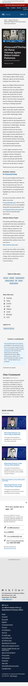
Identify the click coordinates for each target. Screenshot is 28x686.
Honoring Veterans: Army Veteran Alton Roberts (13, 464)
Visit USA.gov (13, 676)
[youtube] (3, 590)
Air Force (6, 278)
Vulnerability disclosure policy (10, 666)
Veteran (20, 280)
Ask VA (8, 351)
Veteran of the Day (9, 328)
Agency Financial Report (8, 653)
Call (13, 527)
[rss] (9, 590)
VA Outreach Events (7, 625)
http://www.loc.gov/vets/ (10, 245)
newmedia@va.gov (10, 202)
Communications (20, 278)
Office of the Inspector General (10, 646)
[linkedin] (19, 590)
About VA (4, 633)
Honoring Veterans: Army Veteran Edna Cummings (13, 485)
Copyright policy (6, 668)
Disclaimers (5, 661)
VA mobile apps (6, 635)
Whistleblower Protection (9, 643)
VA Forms (4, 627)
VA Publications (6, 630)
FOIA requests (6, 658)
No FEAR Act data (6, 640)
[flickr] (22, 590)
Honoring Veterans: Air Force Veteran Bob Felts (12, 433)
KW (16, 280)
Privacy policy (5, 655)
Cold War (11, 278)
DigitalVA (4, 622)
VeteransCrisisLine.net (10, 548)
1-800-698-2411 (7, 599)
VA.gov (4, 614)
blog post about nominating (13, 209)
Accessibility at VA (7, 638)
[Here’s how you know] (14, 2)
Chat (14, 536)
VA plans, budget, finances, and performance (10, 649)
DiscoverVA (5, 619)
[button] (14, 5)
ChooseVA (4, 617)
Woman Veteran (14, 283)
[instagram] (16, 590)
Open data (5, 663)
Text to (9, 532)
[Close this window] (26, 502)
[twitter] (6, 590)
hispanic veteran (9, 280)
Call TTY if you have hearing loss (15, 541)
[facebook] (12, 590)
